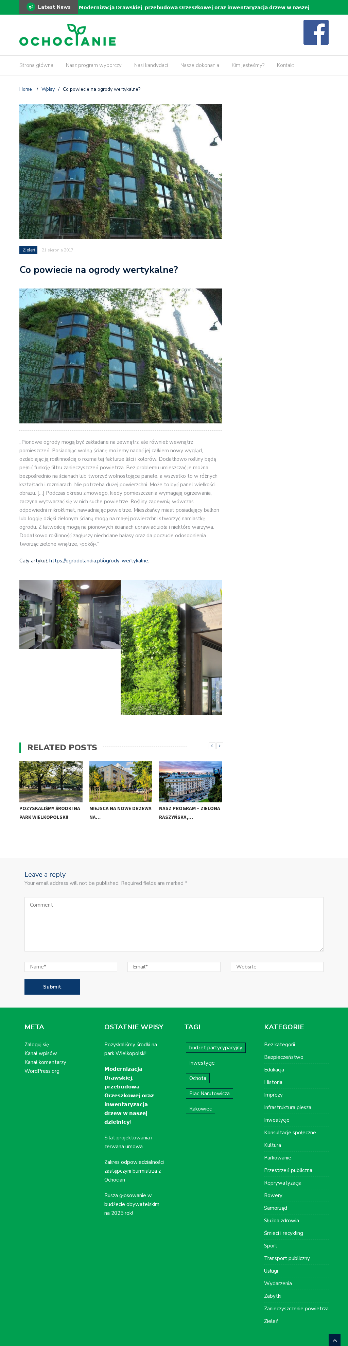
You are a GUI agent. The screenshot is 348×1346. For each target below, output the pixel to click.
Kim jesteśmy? (248, 65)
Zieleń (29, 250)
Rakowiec (200, 1108)
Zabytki (272, 1296)
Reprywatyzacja (282, 1182)
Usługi (271, 1271)
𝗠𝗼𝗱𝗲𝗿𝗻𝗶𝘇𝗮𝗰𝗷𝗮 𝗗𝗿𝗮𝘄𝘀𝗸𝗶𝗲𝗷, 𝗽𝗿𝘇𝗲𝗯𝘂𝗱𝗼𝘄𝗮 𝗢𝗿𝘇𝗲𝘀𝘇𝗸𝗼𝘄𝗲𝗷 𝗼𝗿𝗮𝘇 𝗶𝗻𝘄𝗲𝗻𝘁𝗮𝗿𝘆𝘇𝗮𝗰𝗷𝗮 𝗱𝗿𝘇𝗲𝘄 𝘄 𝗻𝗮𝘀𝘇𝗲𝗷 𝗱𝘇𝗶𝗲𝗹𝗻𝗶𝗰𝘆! (194, 12)
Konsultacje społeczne (290, 1132)
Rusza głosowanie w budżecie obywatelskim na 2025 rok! (131, 1204)
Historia (273, 1082)
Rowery (273, 1195)
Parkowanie (277, 1157)
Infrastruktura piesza (287, 1107)
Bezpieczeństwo (283, 1057)
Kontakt (285, 65)
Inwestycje (202, 1063)
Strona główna (36, 65)
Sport (270, 1245)
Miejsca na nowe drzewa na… (120, 812)
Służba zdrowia (281, 1220)
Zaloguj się (36, 1044)
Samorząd (275, 1208)
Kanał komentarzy (45, 1062)
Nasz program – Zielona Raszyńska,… (189, 812)
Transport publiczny (287, 1258)
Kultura (272, 1145)
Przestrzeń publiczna (288, 1170)
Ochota (197, 1078)
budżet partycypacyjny (215, 1047)
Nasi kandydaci (151, 65)
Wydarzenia (278, 1283)
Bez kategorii (279, 1044)
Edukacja (274, 1069)
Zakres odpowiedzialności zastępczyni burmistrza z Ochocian (134, 1171)
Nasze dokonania (199, 65)
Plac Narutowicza (209, 1093)
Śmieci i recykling (283, 1233)
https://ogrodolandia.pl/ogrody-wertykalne (98, 560)
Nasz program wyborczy (94, 65)
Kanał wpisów (40, 1053)
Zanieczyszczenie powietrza (296, 1308)
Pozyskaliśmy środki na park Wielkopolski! (49, 812)
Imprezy (273, 1094)
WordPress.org (41, 1071)
